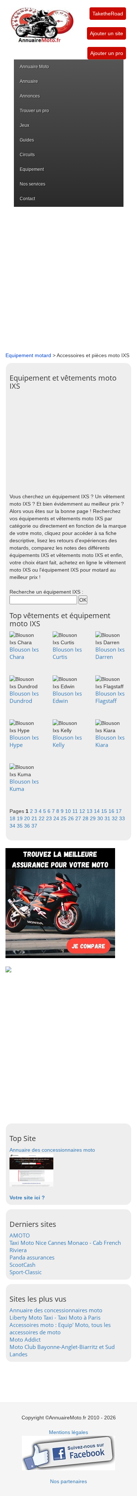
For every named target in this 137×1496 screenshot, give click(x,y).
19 (20, 818)
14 (97, 811)
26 (71, 818)
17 (119, 811)
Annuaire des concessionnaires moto (52, 1150)
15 (105, 811)
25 (64, 818)
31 (108, 818)
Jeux (24, 125)
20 (27, 818)
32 (115, 818)
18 (13, 818)
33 (122, 818)
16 (112, 811)
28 (86, 818)
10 (68, 811)
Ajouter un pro (106, 53)
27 (79, 818)
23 (49, 818)
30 (100, 818)
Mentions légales (68, 1432)
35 (20, 826)
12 (83, 811)
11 (75, 811)
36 (27, 826)
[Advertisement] (68, 279)
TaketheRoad (107, 13)
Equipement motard (28, 355)
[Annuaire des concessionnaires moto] (31, 1170)
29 (93, 818)
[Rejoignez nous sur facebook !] (68, 1453)
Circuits (27, 154)
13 (90, 811)
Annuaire (29, 81)
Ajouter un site (106, 33)
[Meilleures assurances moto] (60, 903)
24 (57, 818)
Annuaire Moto (34, 66)
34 (13, 826)
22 (42, 818)
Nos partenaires (68, 1481)
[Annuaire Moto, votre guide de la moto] (42, 21)
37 (34, 826)
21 (35, 818)
